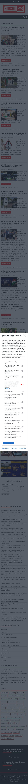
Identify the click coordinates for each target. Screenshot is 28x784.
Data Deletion (5, 448)
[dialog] (14, 392)
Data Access (14, 448)
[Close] (25, 335)
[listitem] (14, 362)
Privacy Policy (22, 448)
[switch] (22, 366)
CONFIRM (8, 443)
